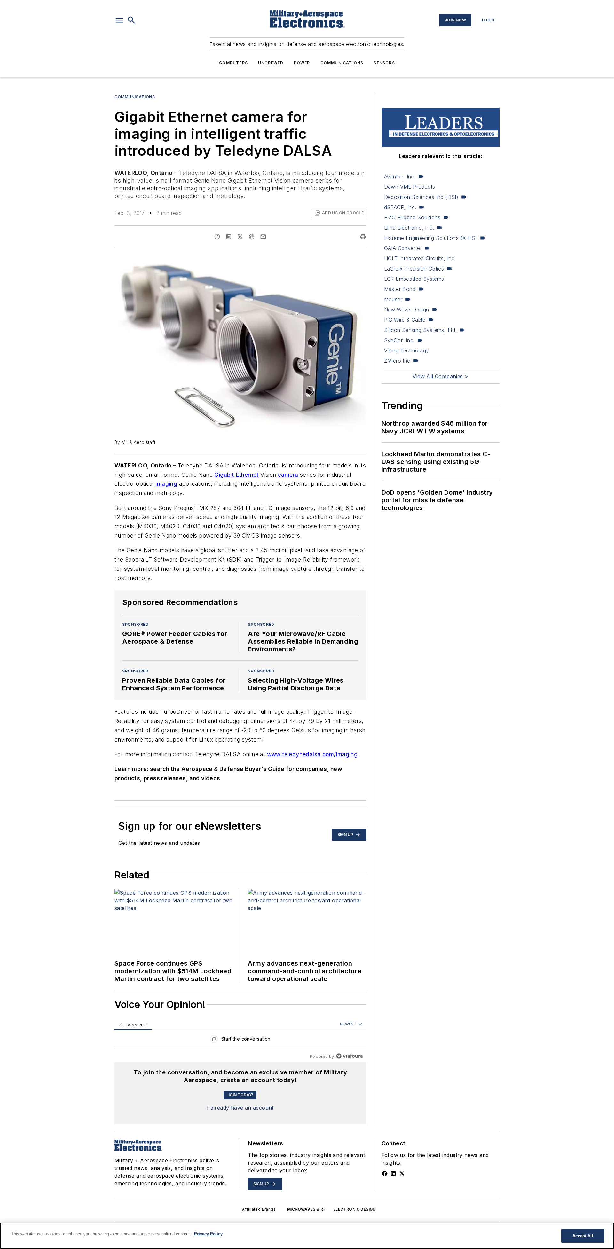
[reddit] (251, 236)
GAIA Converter (403, 248)
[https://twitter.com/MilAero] (402, 1173)
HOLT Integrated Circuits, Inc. (420, 258)
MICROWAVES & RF (306, 1209)
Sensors (384, 62)
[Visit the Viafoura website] (349, 1056)
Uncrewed (271, 62)
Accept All (582, 1235)
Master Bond (399, 289)
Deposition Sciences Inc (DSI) (421, 197)
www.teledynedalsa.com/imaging (312, 754)
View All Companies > (440, 376)
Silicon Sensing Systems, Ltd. (420, 330)
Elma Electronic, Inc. (409, 227)
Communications (342, 62)
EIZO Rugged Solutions (412, 217)
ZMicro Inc (397, 360)
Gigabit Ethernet (236, 474)
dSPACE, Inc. (400, 207)
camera (288, 474)
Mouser (393, 299)
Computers (233, 62)
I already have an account (240, 1107)
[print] (363, 236)
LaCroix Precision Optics (414, 268)
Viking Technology (406, 350)
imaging (166, 483)
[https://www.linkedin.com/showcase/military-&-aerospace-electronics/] (393, 1173)
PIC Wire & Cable (404, 320)
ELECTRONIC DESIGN (354, 1209)
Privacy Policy (208, 1233)
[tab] (133, 1024)
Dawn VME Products (409, 187)
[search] (131, 20)
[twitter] (240, 236)
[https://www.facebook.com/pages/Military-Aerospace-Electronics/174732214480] (385, 1173)
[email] (263, 236)
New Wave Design (406, 309)
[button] (119, 20)
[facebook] (217, 236)
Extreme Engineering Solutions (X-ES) (430, 238)
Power (302, 62)
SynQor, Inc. (399, 340)
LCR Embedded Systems (414, 279)
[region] (240, 1040)
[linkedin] (228, 236)
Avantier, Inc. (400, 176)
